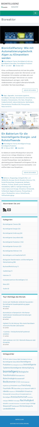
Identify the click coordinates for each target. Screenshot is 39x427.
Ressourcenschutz (6, 106)
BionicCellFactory (30, 98)
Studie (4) (6, 289)
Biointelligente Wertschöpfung (22, 368)
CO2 (19, 100)
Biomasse (12, 98)
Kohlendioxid (5, 191)
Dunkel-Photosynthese (8, 182)
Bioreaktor (4, 100)
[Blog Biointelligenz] (19, 5)
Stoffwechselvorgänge (8, 195)
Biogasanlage (14, 178)
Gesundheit (17, 388)
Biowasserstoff (19, 378)
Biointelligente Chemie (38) (12, 224)
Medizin (11, 400)
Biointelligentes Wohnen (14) (12, 251)
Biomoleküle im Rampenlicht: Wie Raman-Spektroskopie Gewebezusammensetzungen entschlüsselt (17, 315)
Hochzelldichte (6, 187)
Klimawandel (30, 189)
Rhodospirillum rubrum (13, 193)
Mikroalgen (17, 400)
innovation (20, 391)
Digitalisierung (6, 385)
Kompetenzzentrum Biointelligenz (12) (15, 280)
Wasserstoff (7, 406)
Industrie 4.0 (12, 391)
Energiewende (19, 182)
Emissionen (14, 385)
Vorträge (32, 403)
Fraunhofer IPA (8, 388)
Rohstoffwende (25, 193)
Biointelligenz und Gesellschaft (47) (14, 255)
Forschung (26, 385)
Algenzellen (11, 95)
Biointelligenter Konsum (17, 365)
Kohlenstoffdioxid (15, 394)
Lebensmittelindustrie (19, 102)
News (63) (6, 284)
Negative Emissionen (15, 191)
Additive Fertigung (13, 359)
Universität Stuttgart (25, 403)
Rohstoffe (5, 403)
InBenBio (6, 391)
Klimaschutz (28, 100)
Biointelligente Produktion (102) (13, 242)
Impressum (19, 419)
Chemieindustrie (12, 100)
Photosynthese (25, 104)
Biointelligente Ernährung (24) (12, 233)
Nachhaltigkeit (30, 102)
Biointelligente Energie (24, 144)
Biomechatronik (20, 98)
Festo (22, 100)
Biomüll (17, 180)
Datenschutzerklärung (19, 423)
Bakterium (6, 178)
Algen (5, 95)
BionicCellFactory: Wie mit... (19, 28)
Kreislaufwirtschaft (7, 102)
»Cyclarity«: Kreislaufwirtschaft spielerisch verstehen (16, 333)
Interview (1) (7, 275)
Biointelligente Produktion (24, 63)
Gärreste (16, 184)
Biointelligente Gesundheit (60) (13, 237)
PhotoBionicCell (16, 104)
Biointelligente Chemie (10, 61)
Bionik (23, 375)
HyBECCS (13, 187)
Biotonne (29, 180)
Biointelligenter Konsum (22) (12, 246)
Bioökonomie (9, 381)
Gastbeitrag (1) (7, 271)
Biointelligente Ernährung (25, 61)
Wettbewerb (15, 406)
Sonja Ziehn (20, 148)
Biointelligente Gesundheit (9, 63)
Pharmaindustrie (6, 104)
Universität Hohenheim (14, 403)
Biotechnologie (9, 378)
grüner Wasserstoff (24, 184)
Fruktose (10, 184)
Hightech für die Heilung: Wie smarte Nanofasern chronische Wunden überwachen (19, 324)
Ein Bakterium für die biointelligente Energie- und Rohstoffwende (19, 137)
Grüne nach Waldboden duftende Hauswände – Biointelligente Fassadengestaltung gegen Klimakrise (18, 304)
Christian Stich (19, 66)
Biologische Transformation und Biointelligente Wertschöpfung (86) (18, 261)
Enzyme (19, 385)
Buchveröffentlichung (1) (11, 266)
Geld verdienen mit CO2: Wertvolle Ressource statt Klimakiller (19, 341)
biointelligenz (5, 98)
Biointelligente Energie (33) (11, 229)
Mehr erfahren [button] (30, 90)
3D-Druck (5, 359)
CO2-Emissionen (25, 382)
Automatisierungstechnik (22, 95)
